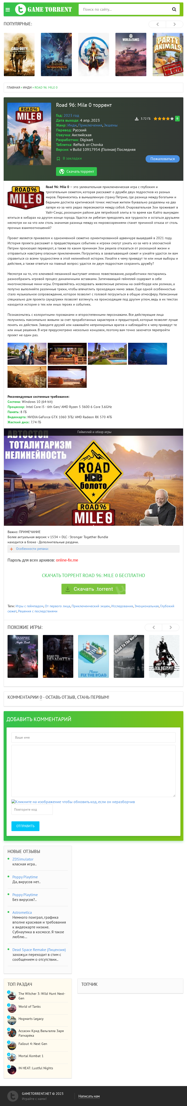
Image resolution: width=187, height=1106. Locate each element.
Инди (72, 125)
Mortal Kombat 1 (31, 1056)
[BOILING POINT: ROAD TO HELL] (164, 656)
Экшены (111, 125)
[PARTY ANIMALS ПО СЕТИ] (168, 54)
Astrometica (22, 912)
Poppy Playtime (25, 877)
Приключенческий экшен (91, 606)
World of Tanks (30, 1007)
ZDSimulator (22, 859)
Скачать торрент (80, 171)
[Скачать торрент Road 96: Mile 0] (93, 589)
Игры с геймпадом (29, 606)
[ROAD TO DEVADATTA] (58, 656)
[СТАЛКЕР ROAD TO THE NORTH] (129, 656)
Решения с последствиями (37, 611)
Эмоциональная (146, 606)
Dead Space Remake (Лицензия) (39, 950)
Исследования (122, 606)
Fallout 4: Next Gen (33, 1044)
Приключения (90, 125)
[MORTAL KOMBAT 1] (93, 54)
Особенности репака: (32, 549)
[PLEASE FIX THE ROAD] (93, 656)
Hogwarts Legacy (31, 1019)
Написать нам (89, 1096)
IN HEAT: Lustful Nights (36, 1068)
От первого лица (57, 606)
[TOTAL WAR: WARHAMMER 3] (56, 54)
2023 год (71, 115)
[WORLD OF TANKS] (130, 54)
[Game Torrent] (43, 9)
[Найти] (174, 9)
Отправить (25, 826)
